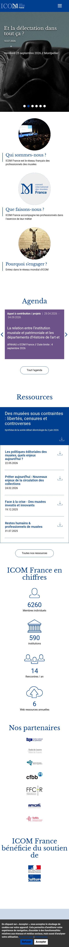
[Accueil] (13, 6)
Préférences (41, 937)
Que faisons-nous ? (25, 209)
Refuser (26, 941)
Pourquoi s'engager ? (26, 264)
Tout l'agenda (34, 370)
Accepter (41, 941)
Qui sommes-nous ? (26, 155)
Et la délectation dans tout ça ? (30, 31)
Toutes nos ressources (34, 553)
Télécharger (34, 438)
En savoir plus (26, 937)
